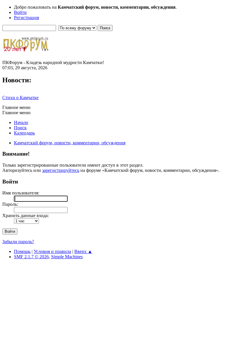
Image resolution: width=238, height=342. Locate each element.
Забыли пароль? (18, 241)
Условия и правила (52, 251)
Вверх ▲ (83, 251)
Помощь (22, 251)
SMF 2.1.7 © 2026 (31, 256)
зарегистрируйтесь (60, 170)
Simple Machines (67, 256)
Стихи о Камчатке (20, 97)
